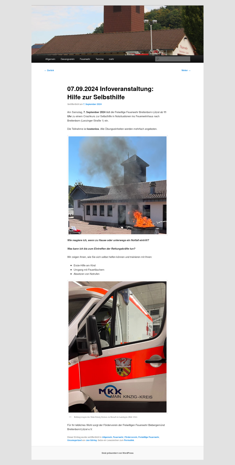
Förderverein (131, 437)
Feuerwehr (85, 59)
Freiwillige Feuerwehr (148, 437)
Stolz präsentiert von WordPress (117, 452)
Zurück (49, 70)
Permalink (129, 440)
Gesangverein (67, 59)
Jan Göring (91, 440)
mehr (111, 59)
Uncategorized (74, 440)
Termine (100, 59)
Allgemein (50, 59)
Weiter (185, 70)
